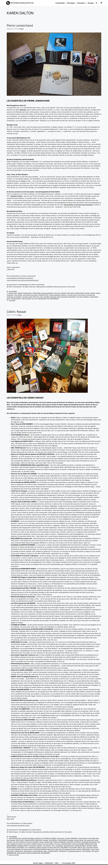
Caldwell (19, 293)
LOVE (53, 845)
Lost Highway (47, 845)
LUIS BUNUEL (59, 845)
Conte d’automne (83, 838)
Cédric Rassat (16, 311)
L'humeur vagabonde (55, 295)
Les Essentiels (60, 3)
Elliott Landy (70, 293)
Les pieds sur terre (27, 297)
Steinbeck (86, 297)
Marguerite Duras (69, 845)
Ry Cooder (80, 297)
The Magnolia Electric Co (74, 851)
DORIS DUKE (38, 840)
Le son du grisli (81, 295)
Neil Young (36, 297)
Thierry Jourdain (26, 298)
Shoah (93, 849)
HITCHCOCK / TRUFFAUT (73, 842)
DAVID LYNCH (20, 840)
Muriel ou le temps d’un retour (44, 847)
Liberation (39, 845)
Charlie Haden (36, 293)
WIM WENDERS (54, 298)
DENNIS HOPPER (30, 840)
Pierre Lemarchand (20, 25)
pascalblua (47, 297)
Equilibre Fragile (16, 196)
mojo (26, 847)
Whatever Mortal (21, 853)
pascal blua (89, 847)
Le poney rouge (71, 295)
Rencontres (81, 3)
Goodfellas (35, 842)
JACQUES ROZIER (66, 844)
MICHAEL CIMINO (92, 845)
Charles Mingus (27, 293)
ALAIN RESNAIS (13, 838)
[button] (96, 3)
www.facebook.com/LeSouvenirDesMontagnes (23, 280)
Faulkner (92, 293)
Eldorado (23, 110)
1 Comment (12, 300)
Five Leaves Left (88, 840)
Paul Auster (53, 297)
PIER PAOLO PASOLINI (40, 849)
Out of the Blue (72, 847)
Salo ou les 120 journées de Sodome (65, 849)
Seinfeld (79, 849)
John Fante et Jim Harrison (30, 295)
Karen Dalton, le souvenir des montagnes (78, 205)
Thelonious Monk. (16, 298)
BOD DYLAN (39, 838)
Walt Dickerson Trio (43, 298)
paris (41, 297)
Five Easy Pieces (78, 840)
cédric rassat (60, 838)
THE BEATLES (63, 851)
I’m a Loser (57, 844)
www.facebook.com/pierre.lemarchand (20, 278)
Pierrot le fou (51, 849)
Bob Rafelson (31, 838)
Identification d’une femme (89, 842)
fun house (29, 842)
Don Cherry (57, 293)
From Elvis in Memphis (19, 842)
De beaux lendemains (47, 293)
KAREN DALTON (43, 295)
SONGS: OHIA (19, 851)
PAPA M (80, 847)
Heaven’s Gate (48, 842)
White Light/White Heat (33, 853)
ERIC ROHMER (63, 840)
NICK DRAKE (64, 847)
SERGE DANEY (86, 849)
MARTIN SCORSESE (80, 845)
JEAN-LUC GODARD (78, 844)
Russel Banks (72, 297)
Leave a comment (14, 855)
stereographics (94, 297)
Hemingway (10, 295)
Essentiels (87, 293)
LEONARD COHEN (22, 845)
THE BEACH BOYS (52, 851)
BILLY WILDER (23, 838)
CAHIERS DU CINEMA (49, 838)
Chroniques (71, 3)
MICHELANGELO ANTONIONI (15, 847)
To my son (34, 298)
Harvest (98, 293)
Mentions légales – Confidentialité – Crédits (45, 863)
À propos (91, 3)
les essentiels (17, 297)
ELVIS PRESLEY (53, 840)
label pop (64, 295)
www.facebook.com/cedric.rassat (18, 825)
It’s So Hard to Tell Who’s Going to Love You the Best (38, 844)
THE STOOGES (86, 851)
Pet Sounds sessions (27, 849)
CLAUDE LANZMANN (71, 838)
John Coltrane (18, 295)
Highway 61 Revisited (59, 842)
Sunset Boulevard (38, 851)
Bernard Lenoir (13, 293)
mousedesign (32, 847)
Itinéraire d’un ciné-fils (16, 844)
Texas (8, 298)
